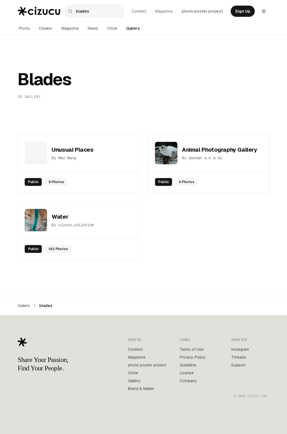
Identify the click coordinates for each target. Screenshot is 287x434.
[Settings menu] (263, 11)
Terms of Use (192, 349)
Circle (112, 28)
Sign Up (242, 11)
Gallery (133, 28)
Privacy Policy (193, 357)
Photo (24, 28)
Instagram (240, 349)
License (187, 372)
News (93, 28)
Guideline (188, 365)
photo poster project (202, 11)
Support (238, 365)
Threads (238, 357)
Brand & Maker (141, 388)
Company (188, 380)
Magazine (164, 11)
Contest (139, 11)
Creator (45, 28)
